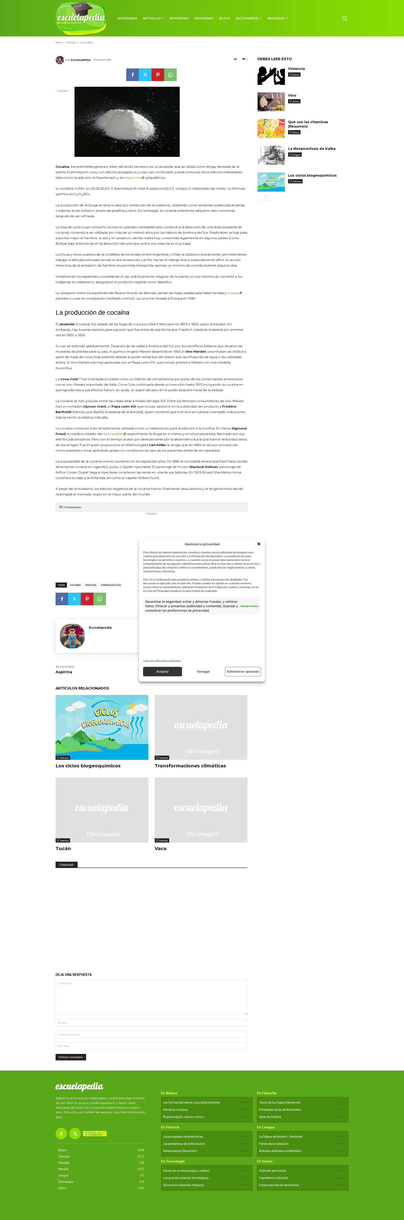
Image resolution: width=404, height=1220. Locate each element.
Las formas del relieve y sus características (191, 1102)
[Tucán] (102, 810)
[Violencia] (271, 75)
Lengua (296, 154)
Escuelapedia (80, 60)
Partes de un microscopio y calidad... (187, 1170)
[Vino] (271, 102)
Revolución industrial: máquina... (184, 1185)
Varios (295, 74)
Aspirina (64, 672)
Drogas (90, 585)
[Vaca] (201, 810)
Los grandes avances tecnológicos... (186, 1178)
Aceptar (162, 671)
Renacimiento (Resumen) (180, 1151)
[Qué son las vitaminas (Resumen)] (271, 128)
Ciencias (64, 757)
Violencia (296, 69)
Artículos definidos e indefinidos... (281, 1151)
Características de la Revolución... (185, 1143)
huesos (233, 293)
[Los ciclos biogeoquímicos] (102, 727)
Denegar (203, 671)
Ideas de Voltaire (270, 1117)
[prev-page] (260, 198)
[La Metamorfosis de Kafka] (271, 155)
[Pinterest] (158, 74)
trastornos (133, 178)
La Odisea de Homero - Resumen (281, 1136)
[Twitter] (145, 74)
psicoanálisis (113, 434)
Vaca (160, 848)
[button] (259, 544)
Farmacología (111, 585)
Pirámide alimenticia (272, 1170)
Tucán (63, 848)
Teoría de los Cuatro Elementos (279, 1102)
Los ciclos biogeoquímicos (88, 766)
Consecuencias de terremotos (279, 1185)
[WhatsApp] (170, 74)
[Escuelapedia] (60, 60)
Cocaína (75, 585)
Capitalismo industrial (273, 1178)
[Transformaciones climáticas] (201, 727)
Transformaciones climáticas (190, 766)
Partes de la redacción (273, 1143)
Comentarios (72, 507)
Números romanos (175, 1109)
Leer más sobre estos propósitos (162, 660)
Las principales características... (184, 1136)
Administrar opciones (243, 671)
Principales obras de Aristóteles (280, 1109)
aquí (59, 1117)
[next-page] (267, 198)
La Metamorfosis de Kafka (312, 149)
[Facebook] (132, 74)
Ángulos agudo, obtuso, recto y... (184, 1117)
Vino (292, 95)
